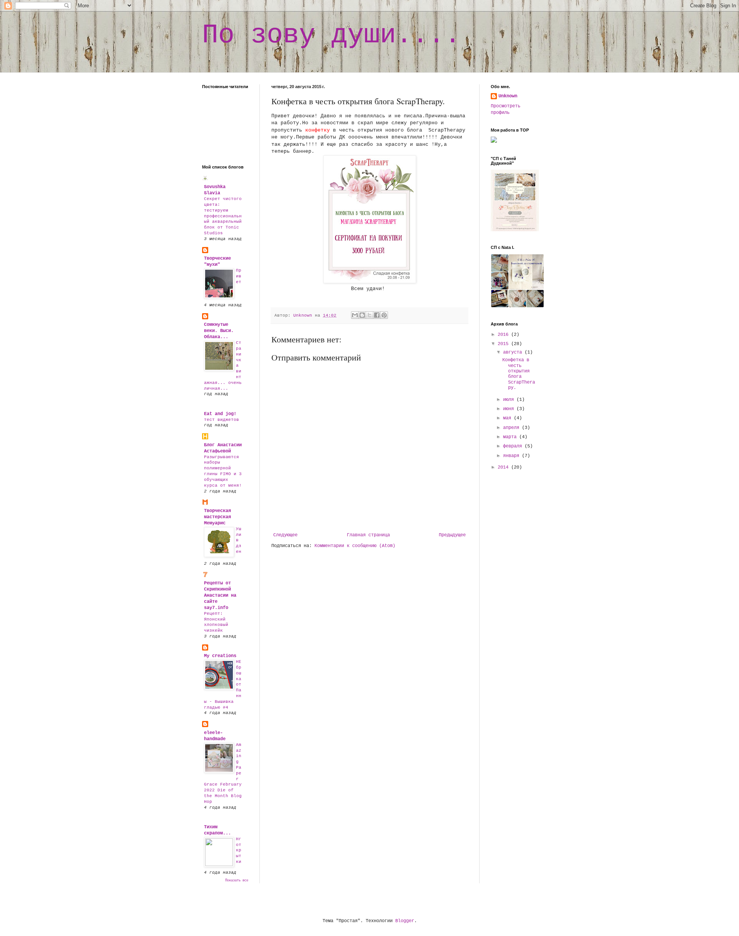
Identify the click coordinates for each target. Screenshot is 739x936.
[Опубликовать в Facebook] (377, 315)
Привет (238, 276)
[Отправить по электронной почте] (355, 315)
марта (511, 437)
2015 (504, 344)
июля (510, 399)
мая (508, 418)
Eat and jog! (220, 414)
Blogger (404, 921)
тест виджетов (221, 419)
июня (510, 409)
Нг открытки (238, 850)
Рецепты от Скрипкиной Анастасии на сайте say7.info (220, 596)
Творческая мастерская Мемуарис (217, 517)
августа (514, 352)
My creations (220, 656)
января (512, 456)
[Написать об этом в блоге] (362, 315)
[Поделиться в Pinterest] (384, 315)
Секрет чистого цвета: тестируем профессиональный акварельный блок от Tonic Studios (223, 216)
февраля (514, 446)
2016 (504, 334)
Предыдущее (452, 535)
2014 (504, 467)
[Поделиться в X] (369, 315)
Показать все (236, 881)
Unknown (507, 96)
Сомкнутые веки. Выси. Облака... (219, 331)
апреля (512, 427)
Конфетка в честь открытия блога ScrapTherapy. (518, 373)
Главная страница (368, 535)
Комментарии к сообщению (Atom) (354, 546)
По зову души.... (331, 35)
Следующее (285, 535)
